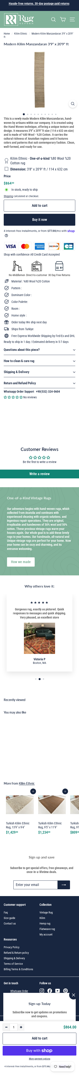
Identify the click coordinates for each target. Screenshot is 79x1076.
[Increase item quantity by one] (20, 1027)
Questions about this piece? (22, 350)
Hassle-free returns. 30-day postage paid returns (39, 3)
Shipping (8, 196)
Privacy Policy (11, 947)
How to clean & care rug (19, 361)
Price (7, 176)
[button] (13, 397)
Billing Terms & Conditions (18, 969)
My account (46, 934)
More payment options (39, 1058)
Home (7, 33)
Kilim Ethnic (20, 33)
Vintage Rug (46, 912)
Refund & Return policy (16, 952)
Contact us (10, 923)
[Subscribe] (64, 884)
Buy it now (39, 220)
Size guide (9, 918)
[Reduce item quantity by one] (6, 1027)
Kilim (42, 918)
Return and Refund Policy (20, 383)
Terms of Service (13, 963)
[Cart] (63, 19)
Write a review (39, 474)
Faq (6, 912)
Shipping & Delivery (16, 372)
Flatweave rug (47, 929)
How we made (21, 562)
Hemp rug (45, 923)
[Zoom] (73, 104)
